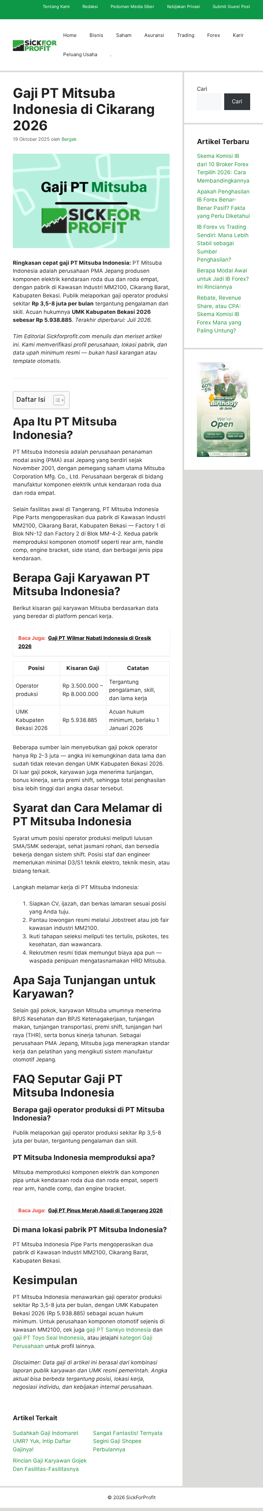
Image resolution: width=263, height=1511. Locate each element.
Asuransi (154, 35)
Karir (238, 35)
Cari (202, 89)
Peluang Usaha (80, 54)
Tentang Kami (56, 6)
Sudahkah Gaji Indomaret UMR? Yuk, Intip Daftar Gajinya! (45, 1441)
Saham (124, 35)
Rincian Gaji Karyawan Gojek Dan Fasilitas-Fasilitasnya (50, 1464)
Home (70, 35)
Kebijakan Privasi (183, 6)
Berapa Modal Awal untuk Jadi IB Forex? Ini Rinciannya (223, 278)
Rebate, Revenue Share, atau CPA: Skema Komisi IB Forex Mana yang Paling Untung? (219, 314)
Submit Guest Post (231, 6)
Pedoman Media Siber (132, 6)
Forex (213, 35)
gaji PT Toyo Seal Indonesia (48, 1338)
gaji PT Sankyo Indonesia (118, 1329)
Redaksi (90, 6)
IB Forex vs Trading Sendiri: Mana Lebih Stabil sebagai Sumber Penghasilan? (223, 243)
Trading (185, 35)
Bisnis (96, 35)
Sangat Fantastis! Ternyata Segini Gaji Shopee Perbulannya (128, 1441)
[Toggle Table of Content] (55, 400)
